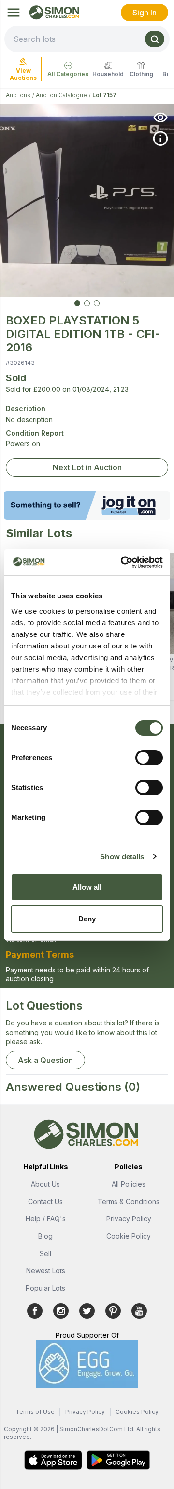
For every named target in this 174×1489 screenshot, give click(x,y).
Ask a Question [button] (45, 1060)
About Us (45, 1184)
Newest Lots (45, 1271)
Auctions (18, 95)
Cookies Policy (137, 1411)
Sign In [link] (144, 12)
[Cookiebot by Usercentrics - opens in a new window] (123, 562)
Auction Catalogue (61, 95)
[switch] (149, 757)
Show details (122, 857)
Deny (87, 919)
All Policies (128, 1184)
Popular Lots (45, 1288)
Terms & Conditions (129, 1201)
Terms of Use (35, 1411)
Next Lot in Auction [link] (87, 467)
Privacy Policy (128, 1219)
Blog (45, 1236)
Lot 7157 (104, 95)
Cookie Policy (128, 1236)
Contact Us (45, 1201)
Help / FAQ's (46, 1219)
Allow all (87, 887)
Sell (45, 1253)
